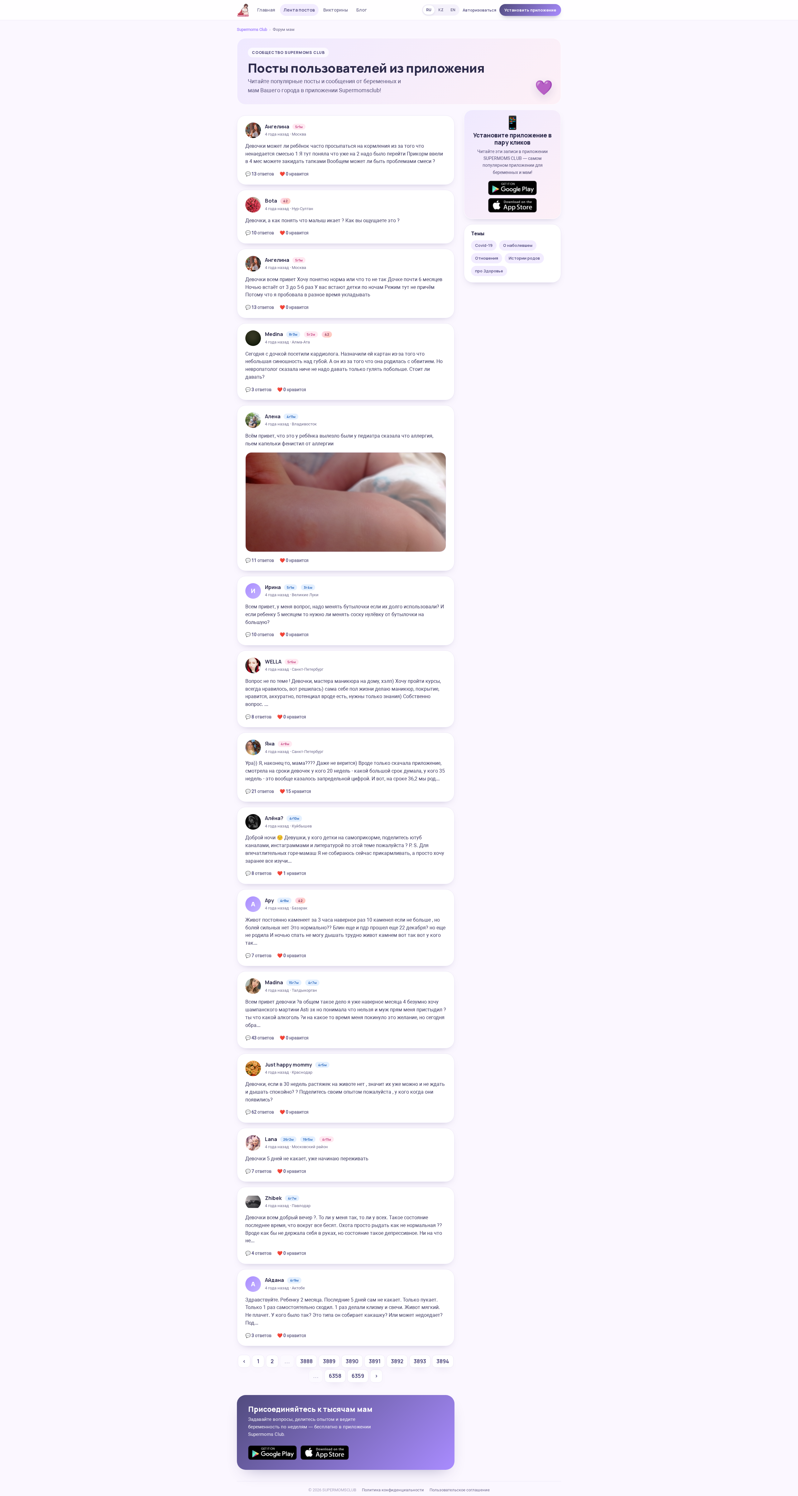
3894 (442, 1361)
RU (428, 9)
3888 (306, 1361)
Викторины (335, 10)
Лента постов (299, 10)
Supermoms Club (252, 29)
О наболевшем (517, 245)
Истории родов (524, 258)
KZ (441, 9)
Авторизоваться (479, 10)
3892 (397, 1361)
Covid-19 (484, 245)
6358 (335, 1375)
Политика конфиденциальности (393, 1490)
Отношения (486, 258)
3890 (352, 1361)
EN (452, 9)
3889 (329, 1361)
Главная (266, 10)
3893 (420, 1361)
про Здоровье (489, 271)
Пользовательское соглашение (460, 1490)
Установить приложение (530, 10)
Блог (361, 10)
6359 (358, 1375)
